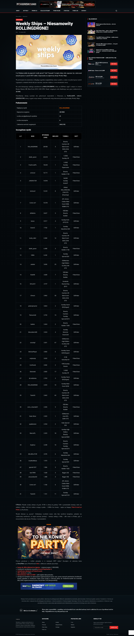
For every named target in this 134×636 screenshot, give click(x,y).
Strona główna (18, 16)
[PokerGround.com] (26, 4)
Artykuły (25, 10)
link (38, 564)
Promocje (34, 10)
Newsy (17, 10)
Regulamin (73, 627)
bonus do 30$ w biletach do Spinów (28, 567)
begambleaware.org (51, 611)
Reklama (72, 624)
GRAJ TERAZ (114, 63)
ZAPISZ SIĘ (114, 627)
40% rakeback (21, 573)
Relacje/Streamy (45, 10)
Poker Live (75, 10)
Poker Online (56, 10)
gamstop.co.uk (64, 611)
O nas (72, 622)
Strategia (66, 10)
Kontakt (84, 10)
